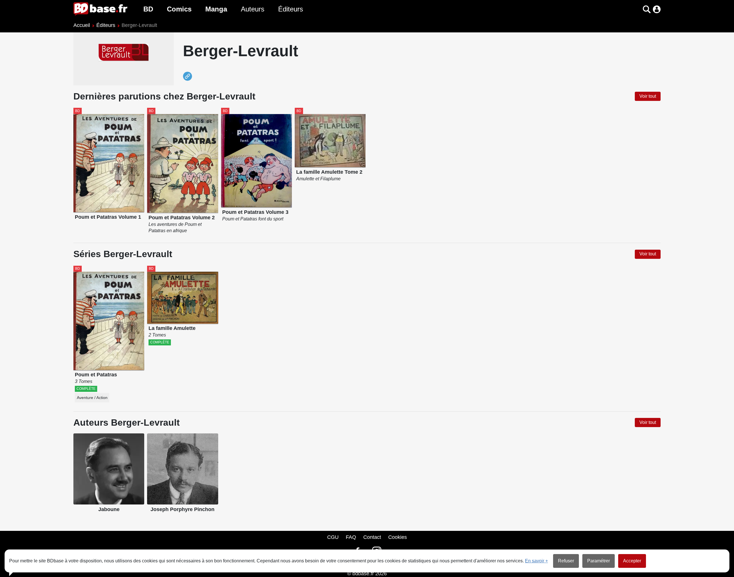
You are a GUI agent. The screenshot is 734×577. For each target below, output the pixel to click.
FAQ (351, 537)
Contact (372, 537)
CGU (333, 537)
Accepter (632, 560)
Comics (179, 9)
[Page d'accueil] (100, 9)
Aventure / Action (92, 398)
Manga (216, 9)
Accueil (81, 25)
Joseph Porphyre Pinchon (182, 509)
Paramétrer (598, 560)
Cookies (397, 537)
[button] (637, 9)
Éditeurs (290, 9)
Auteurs (252, 9)
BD (148, 9)
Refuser (566, 560)
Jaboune (109, 509)
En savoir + (536, 560)
